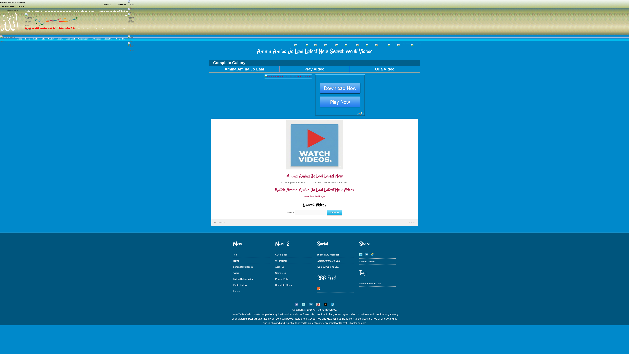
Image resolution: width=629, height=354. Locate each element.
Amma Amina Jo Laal (328, 267)
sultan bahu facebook (328, 254)
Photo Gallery (240, 285)
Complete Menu (283, 285)
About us (279, 267)
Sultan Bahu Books (243, 267)
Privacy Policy (282, 279)
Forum (236, 291)
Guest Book (281, 254)
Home (236, 260)
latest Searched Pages (314, 196)
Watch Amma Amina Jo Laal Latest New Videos (314, 189)
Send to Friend (367, 261)
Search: (291, 212)
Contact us (280, 273)
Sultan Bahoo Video (243, 279)
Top (235, 254)
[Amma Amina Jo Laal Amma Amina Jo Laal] (288, 76)
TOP (413, 222)
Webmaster (281, 260)
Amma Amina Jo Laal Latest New (314, 176)
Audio (236, 273)
